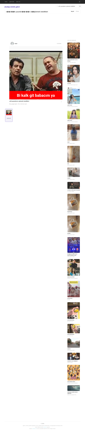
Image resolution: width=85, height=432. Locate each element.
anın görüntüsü (70, 320)
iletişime (45, 427)
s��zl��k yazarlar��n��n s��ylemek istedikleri (27, 12)
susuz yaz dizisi (70, 276)
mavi (68, 142)
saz (68, 163)
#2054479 (9, 118)
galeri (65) (11, 1)
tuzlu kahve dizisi (71, 381)
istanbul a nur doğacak (72, 360)
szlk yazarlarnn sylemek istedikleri (19, 101)
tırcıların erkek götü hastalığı (73, 189)
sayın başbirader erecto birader (72, 60)
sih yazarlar (69, 298)
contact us (34, 428)
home (6, 1)
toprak (68, 178)
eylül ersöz (69, 105)
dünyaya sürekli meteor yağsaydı (72, 393)
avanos (69, 348)
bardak (68, 233)
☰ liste (77, 11)
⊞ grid (72, 11)
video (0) (18, 1)
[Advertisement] (42, 26)
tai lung (69, 83)
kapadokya (69, 211)
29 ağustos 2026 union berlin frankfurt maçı (72, 254)
